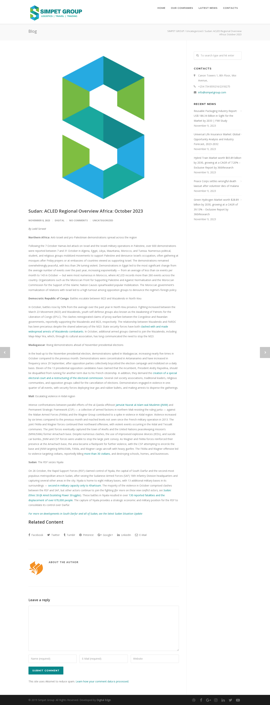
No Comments (78, 220)
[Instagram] (215, 700)
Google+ (107, 535)
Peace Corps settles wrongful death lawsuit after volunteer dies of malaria (216, 183)
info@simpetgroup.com (212, 92)
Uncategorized (194, 31)
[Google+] (208, 700)
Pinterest (88, 535)
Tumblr (70, 535)
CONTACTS (230, 7)
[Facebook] (201, 700)
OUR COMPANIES (182, 7)
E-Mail (142, 535)
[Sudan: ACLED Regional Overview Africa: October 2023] (103, 126)
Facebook (37, 535)
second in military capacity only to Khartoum (74, 485)
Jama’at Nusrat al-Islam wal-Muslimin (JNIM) (142, 405)
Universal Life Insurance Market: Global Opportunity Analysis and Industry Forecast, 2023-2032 (217, 139)
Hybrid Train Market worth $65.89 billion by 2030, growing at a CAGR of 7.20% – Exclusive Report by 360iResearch (217, 162)
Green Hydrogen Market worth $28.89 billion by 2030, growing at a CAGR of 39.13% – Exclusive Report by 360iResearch (216, 207)
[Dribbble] (193, 700)
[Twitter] (230, 700)
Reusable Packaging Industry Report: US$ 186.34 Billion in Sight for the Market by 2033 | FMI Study (215, 115)
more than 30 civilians (97, 453)
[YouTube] (238, 700)
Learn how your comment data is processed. (102, 681)
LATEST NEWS (208, 7)
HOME (161, 7)
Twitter (55, 535)
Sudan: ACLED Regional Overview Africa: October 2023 (85, 211)
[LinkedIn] (223, 700)
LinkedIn (125, 535)
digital (59, 220)
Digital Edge (104, 700)
